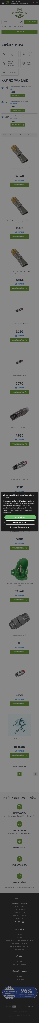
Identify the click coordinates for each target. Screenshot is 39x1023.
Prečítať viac (7, 513)
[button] (19, 527)
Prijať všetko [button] (20, 517)
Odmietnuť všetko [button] (20, 522)
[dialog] (19, 511)
